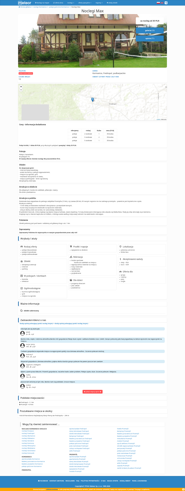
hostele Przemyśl (75, 471)
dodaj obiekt (125, 481)
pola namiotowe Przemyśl (126, 453)
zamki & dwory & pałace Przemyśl (129, 468)
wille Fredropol (74, 451)
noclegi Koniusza (28, 443)
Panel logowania (139, 481)
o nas (103, 481)
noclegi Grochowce (28, 451)
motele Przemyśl (123, 441)
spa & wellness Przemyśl (126, 443)
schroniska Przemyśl (124, 458)
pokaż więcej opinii (92, 392)
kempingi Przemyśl (124, 431)
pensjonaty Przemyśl (124, 448)
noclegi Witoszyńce (28, 446)
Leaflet (158, 119)
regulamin (70, 481)
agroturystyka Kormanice (31, 459)
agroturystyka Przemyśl (77, 457)
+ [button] (21, 86)
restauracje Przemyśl (124, 456)
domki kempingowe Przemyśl (79, 464)
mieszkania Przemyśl (124, 438)
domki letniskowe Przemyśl (79, 466)
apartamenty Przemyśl (77, 459)
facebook (44, 481)
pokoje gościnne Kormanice (32, 466)
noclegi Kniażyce (28, 431)
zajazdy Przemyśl (123, 466)
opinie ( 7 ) (149, 38)
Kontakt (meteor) (56, 481)
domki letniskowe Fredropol (79, 434)
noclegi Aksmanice (28, 436)
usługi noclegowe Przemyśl (127, 461)
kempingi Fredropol (76, 436)
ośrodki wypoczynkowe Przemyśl (128, 446)
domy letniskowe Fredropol (79, 431)
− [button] (21, 90)
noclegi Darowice (28, 441)
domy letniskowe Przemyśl (78, 461)
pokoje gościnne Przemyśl (126, 451)
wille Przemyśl (122, 463)
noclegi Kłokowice (28, 438)
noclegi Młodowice (28, 448)
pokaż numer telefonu (25, 73)
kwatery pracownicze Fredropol (80, 438)
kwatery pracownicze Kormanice (33, 461)
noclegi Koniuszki (28, 453)
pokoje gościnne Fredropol (78, 443)
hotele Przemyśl (122, 429)
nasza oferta (112, 481)
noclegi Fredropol (28, 433)
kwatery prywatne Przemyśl (127, 436)
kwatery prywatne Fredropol (79, 441)
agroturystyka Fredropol (78, 429)
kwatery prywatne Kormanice (32, 464)
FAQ (77, 481)
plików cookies (52, 489)
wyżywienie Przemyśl (76, 469)
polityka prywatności (90, 481)
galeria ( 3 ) (149, 30)
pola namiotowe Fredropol (78, 446)
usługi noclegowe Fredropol (79, 448)
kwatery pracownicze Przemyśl (128, 434)
